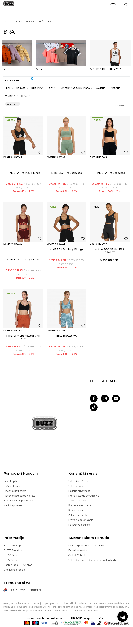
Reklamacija (75, 510)
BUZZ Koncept (12, 545)
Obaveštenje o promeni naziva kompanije (66, 12)
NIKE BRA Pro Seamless (66, 173)
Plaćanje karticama (14, 490)
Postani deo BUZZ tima (17, 564)
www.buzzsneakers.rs (49, 618)
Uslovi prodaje (76, 486)
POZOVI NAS (66, 31)
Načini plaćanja (12, 486)
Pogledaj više (66, 17)
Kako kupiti (10, 481)
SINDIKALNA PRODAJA (66, 37)
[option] (61, 55)
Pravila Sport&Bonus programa (86, 545)
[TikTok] (94, 407)
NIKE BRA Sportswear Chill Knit (23, 337)
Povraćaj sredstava (79, 505)
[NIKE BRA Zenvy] (66, 308)
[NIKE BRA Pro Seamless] (66, 135)
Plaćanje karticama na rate (19, 495)
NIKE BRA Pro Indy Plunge (23, 173)
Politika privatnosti (79, 490)
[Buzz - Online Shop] (8, 5)
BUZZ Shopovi (12, 560)
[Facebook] (94, 398)
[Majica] (61, 53)
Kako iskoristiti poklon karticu (20, 500)
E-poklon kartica (78, 550)
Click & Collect (76, 555)
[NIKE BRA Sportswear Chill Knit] (23, 308)
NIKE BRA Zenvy (66, 335)
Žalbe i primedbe (78, 515)
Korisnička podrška (79, 524)
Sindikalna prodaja (14, 569)
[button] (13, 80)
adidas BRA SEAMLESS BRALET (109, 250)
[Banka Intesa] (71, 623)
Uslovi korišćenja (78, 481)
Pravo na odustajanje (80, 520)
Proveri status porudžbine (83, 495)
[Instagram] (105, 398)
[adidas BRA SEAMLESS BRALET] (110, 222)
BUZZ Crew (10, 555)
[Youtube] (116, 398)
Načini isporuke (12, 505)
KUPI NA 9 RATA (66, 21)
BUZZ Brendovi (12, 550)
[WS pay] (54, 623)
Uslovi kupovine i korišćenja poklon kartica (93, 560)
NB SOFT (77, 618)
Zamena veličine (78, 500)
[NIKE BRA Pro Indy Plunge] (23, 135)
